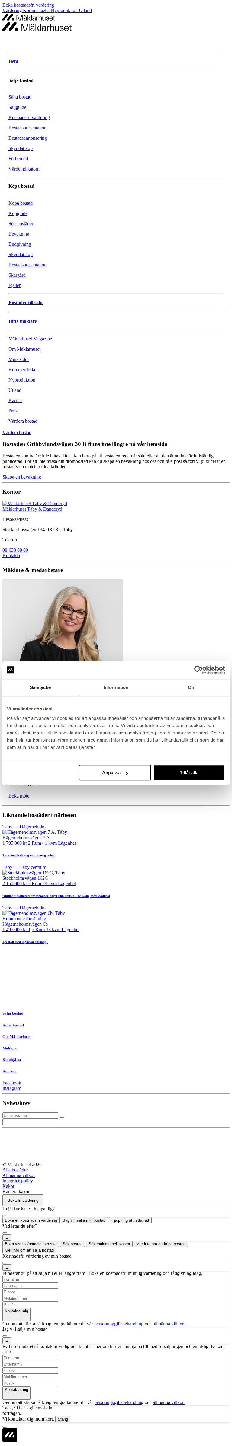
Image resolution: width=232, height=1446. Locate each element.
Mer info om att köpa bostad (160, 1244)
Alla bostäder (15, 1169)
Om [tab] (191, 687)
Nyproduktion (65, 10)
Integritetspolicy (17, 1180)
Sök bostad (72, 1244)
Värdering (12, 10)
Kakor (8, 1186)
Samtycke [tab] (40, 687)
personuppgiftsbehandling (118, 1323)
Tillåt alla (189, 772)
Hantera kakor (16, 1191)
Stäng (63, 1419)
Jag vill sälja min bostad (84, 1220)
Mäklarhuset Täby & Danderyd (32, 509)
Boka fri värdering (23, 1200)
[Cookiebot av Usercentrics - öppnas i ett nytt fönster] (198, 669)
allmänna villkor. (169, 1323)
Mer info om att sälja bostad (29, 1250)
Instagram (11, 1088)
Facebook (11, 1082)
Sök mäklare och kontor (109, 1244)
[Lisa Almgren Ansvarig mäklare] (116, 655)
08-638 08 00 (15, 550)
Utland (85, 10)
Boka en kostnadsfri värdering (31, 1220)
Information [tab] (116, 687)
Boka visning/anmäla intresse (30, 1244)
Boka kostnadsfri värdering (28, 5)
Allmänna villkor (18, 1175)
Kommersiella (37, 10)
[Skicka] (62, 1117)
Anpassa (111, 772)
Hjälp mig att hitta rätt (130, 1220)
